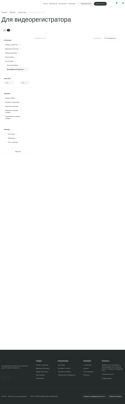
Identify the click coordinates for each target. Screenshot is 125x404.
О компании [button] (71, 3)
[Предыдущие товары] (115, 183)
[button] (122, 3)
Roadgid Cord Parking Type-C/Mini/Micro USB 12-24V (106, 80)
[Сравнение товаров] (115, 3)
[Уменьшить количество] (37, 93)
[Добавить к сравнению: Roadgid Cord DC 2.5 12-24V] (55, 49)
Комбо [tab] (6, 183)
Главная (4, 12)
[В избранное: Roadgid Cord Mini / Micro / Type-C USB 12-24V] (90, 49)
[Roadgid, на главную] (7, 4)
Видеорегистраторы (43, 368)
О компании (87, 365)
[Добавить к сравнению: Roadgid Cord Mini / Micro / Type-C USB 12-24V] (85, 49)
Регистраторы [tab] (20, 183)
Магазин (12, 12)
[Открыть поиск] (109, 3)
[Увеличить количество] (46, 93)
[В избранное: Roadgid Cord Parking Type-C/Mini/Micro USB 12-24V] (120, 49)
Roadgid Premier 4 (9, 265)
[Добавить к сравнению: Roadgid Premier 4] (116, 196)
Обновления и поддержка (66, 375)
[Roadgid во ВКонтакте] (9, 378)
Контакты (86, 375)
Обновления (53, 3)
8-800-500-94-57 (108, 374)
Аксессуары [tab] (35, 183)
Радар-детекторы (42, 371)
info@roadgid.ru (107, 378)
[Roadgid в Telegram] (3, 378)
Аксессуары (22, 12)
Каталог (45, 3)
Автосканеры (40, 375)
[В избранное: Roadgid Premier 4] (120, 196)
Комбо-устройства (42, 365)
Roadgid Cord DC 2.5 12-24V (46, 80)
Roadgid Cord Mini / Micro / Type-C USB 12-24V (78, 80)
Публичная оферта (115, 396)
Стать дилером (88, 371)
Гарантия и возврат (64, 371)
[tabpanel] (62, 259)
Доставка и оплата (64, 368)
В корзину (55, 93)
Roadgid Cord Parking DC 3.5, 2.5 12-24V (48, 134)
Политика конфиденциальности (94, 396)
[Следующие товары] (121, 183)
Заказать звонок (100, 3)
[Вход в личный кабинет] (112, 3)
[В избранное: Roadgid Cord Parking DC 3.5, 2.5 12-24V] (59, 103)
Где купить (61, 365)
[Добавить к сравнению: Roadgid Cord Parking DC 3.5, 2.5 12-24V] (55, 103)
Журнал (86, 368)
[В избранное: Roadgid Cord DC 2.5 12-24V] (59, 49)
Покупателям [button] (62, 3)
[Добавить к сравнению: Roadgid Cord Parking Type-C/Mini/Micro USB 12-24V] (116, 49)
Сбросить (18, 151)
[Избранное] (118, 3)
